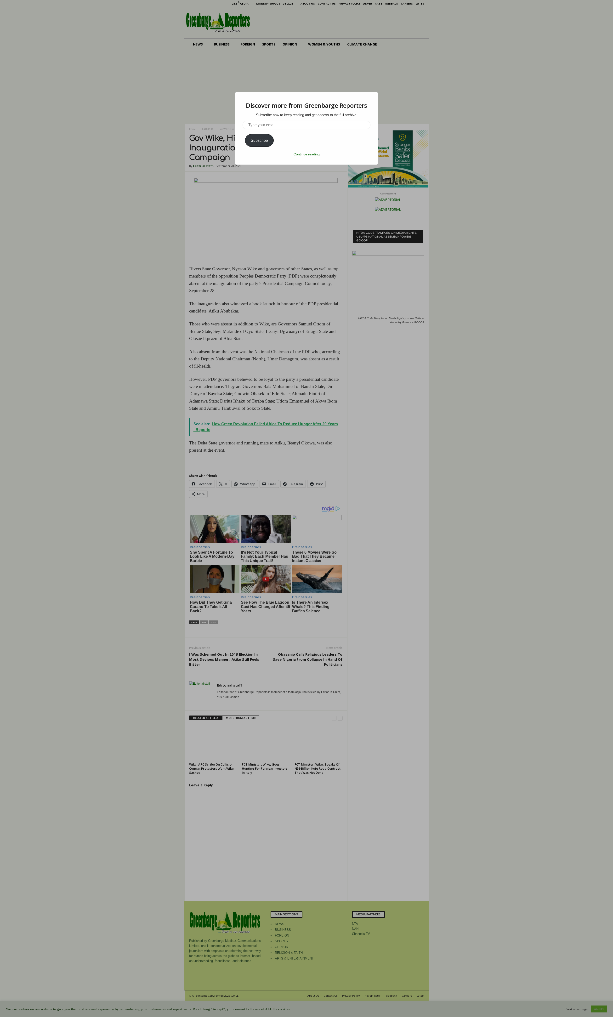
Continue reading (307, 154)
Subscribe (259, 140)
